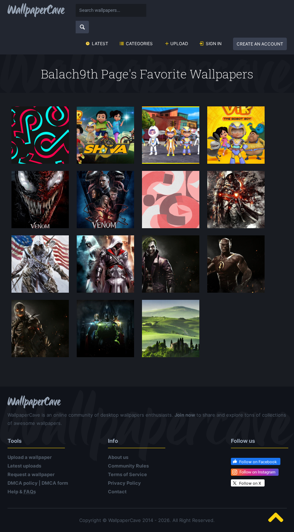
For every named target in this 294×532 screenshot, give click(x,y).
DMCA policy (23, 483)
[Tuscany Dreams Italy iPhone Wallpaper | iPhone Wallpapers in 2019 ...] (170, 329)
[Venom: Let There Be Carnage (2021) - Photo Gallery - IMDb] (105, 200)
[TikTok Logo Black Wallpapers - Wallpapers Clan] (40, 135)
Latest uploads (24, 466)
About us (118, 457)
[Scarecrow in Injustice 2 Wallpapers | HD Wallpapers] (40, 329)
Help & (22, 491)
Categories (139, 43)
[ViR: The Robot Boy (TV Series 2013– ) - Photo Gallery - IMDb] (236, 135)
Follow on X (250, 483)
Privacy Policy (124, 483)
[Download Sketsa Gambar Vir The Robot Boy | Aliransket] (105, 135)
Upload (179, 43)
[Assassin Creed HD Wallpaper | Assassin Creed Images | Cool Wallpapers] (105, 264)
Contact (117, 491)
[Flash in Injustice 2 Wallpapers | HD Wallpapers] (236, 264)
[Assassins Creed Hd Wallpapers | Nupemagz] (236, 200)
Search (82, 27)
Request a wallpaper (31, 474)
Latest (100, 43)
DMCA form (55, 483)
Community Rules (128, 466)
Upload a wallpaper (30, 457)
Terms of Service (127, 474)
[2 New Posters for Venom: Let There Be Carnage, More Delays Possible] (40, 200)
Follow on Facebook (258, 461)
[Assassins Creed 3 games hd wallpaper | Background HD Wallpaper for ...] (40, 264)
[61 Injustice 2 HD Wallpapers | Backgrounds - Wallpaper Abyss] (105, 329)
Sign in (214, 43)
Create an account (260, 44)
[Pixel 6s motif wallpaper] (170, 200)
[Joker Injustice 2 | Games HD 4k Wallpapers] (170, 264)
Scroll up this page (275, 517)
